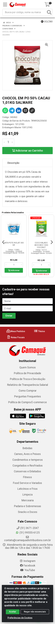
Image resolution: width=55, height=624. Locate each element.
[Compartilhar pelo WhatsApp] (5, 110)
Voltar (48, 21)
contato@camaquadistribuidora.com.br (27, 540)
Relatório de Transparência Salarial (27, 384)
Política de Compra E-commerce (27, 402)
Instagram (29, 561)
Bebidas (27, 448)
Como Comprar (28, 390)
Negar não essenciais (35, 611)
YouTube (29, 570)
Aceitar (12, 611)
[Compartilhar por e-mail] (25, 110)
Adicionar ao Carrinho (29, 150)
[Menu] (5, 4)
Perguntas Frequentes (27, 396)
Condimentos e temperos (27, 459)
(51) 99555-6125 (29, 532)
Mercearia (28, 500)
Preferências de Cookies (19, 618)
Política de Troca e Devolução (27, 379)
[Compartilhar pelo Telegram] (12, 110)
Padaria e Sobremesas (27, 506)
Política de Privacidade (27, 373)
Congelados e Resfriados (28, 465)
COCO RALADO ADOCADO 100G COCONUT (41, 245)
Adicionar (15, 270)
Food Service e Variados (27, 483)
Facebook (29, 565)
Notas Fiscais (17, 337)
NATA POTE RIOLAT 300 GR (14, 244)
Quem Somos (27, 367)
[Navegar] (3, 242)
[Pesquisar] (49, 12)
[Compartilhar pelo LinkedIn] (19, 110)
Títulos (41, 331)
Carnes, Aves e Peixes (27, 454)
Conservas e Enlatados (27, 471)
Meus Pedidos (17, 331)
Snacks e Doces (27, 512)
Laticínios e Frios (27, 488)
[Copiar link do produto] (32, 110)
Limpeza (27, 494)
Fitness (27, 477)
